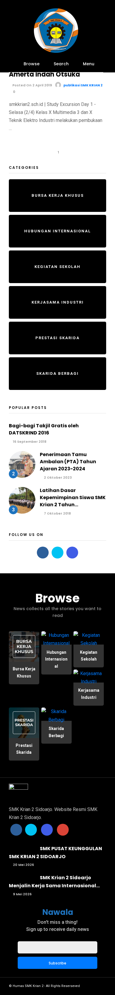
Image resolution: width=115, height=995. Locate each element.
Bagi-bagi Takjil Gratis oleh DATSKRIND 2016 (44, 429)
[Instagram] (72, 552)
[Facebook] (43, 552)
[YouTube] (63, 830)
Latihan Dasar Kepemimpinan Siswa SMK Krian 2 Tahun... (73, 497)
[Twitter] (57, 552)
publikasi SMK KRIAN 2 (83, 85)
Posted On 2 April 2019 (32, 85)
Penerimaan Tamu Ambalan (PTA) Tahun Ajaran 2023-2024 (68, 461)
